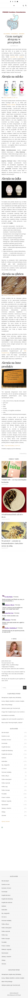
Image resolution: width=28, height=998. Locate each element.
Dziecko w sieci (6, 736)
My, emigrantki (5, 765)
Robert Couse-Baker (9, 295)
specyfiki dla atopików (17, 57)
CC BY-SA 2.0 (11, 389)
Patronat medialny (6, 772)
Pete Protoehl (8, 198)
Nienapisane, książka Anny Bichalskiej (11, 697)
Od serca (4, 768)
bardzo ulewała (11, 104)
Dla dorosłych (5, 732)
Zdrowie (21, 33)
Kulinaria (7, 33)
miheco (6, 389)
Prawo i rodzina (6, 797)
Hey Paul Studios (9, 445)
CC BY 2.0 (14, 97)
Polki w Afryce (5, 775)
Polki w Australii (6, 783)
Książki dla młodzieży (7, 750)
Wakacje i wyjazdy (6, 801)
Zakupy (3, 812)
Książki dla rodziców (7, 754)
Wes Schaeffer (8, 97)
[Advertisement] (14, 847)
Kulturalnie (4, 761)
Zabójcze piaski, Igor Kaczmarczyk (11, 708)
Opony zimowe (6, 821)
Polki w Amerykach (6, 779)
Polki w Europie (6, 790)
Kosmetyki (4, 743)
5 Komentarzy (22, 453)
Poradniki (14, 33)
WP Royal (18, 995)
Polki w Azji (4, 786)
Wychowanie (5, 804)
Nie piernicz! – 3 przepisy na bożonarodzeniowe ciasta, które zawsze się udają (12, 543)
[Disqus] (14, 573)
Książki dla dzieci (6, 747)
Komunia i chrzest (6, 739)
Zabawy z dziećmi (6, 808)
